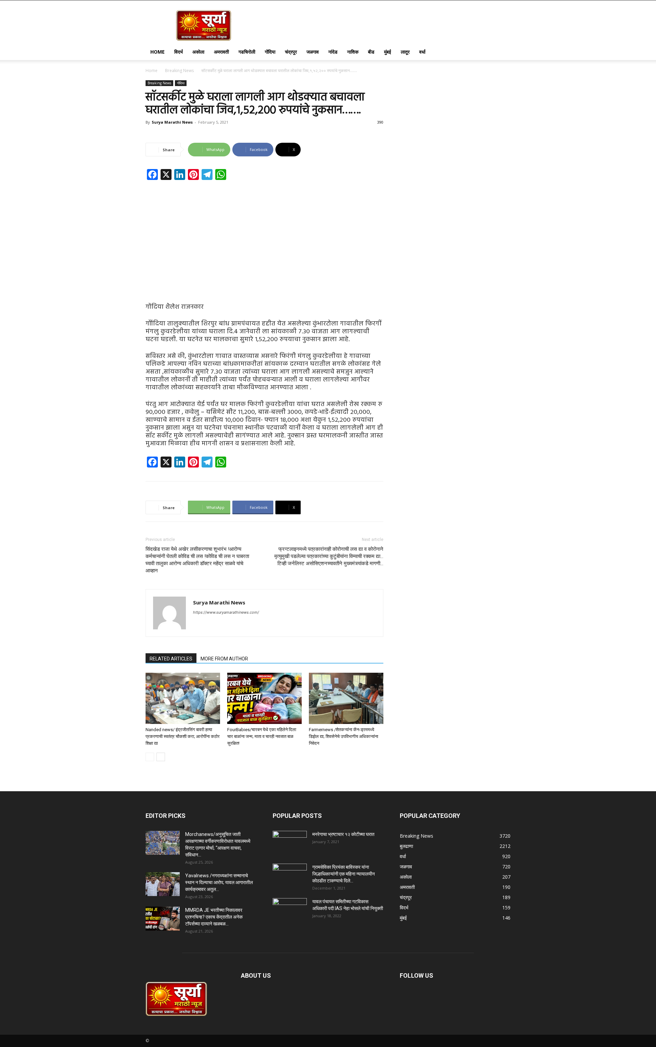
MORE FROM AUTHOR (224, 658)
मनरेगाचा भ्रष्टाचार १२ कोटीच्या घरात (343, 834)
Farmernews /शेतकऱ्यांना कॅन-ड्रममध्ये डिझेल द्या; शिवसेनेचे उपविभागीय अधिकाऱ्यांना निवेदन (343, 736)
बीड (371, 51)
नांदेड (333, 51)
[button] (502, 52)
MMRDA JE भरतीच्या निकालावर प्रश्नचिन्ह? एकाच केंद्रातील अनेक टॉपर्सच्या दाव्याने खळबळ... (214, 916)
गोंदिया (270, 51)
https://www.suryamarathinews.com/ (226, 612)
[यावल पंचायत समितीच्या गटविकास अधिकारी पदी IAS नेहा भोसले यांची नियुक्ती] (290, 910)
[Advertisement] (264, 236)
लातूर (405, 51)
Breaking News (179, 70)
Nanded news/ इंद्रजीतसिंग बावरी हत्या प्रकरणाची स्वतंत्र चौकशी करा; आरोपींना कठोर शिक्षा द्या (183, 736)
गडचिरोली (246, 51)
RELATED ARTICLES (171, 658)
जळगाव (312, 51)
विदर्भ (178, 51)
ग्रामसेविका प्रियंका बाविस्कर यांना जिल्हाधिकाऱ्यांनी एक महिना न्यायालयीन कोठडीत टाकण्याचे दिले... (343, 873)
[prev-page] (150, 757)
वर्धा (422, 51)
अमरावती (221, 51)
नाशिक (352, 51)
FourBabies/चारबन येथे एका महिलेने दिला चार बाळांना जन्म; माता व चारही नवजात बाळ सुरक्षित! (261, 736)
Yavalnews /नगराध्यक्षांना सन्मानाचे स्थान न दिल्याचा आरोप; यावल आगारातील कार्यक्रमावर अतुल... (219, 882)
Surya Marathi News (172, 122)
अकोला (198, 51)
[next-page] (160, 757)
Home (157, 51)
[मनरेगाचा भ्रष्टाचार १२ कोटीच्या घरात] (290, 843)
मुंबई (387, 51)
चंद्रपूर (291, 51)
